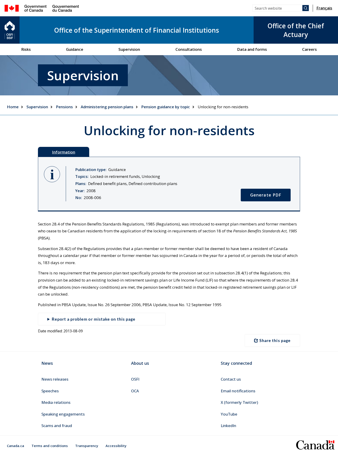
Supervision (37, 106)
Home (13, 106)
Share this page (275, 340)
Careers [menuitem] (309, 49)
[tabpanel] (169, 184)
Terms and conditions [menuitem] (50, 445)
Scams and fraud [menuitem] (56, 425)
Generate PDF (265, 195)
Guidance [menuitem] (74, 49)
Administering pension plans (107, 106)
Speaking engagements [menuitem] (63, 414)
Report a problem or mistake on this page (93, 319)
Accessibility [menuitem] (116, 445)
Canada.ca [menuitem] (15, 445)
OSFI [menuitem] (135, 379)
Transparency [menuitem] (86, 445)
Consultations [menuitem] (188, 49)
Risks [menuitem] (26, 49)
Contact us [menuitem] (231, 379)
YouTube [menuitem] (229, 414)
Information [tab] (63, 152)
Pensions (64, 106)
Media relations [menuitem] (55, 402)
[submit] (305, 8)
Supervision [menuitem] (129, 49)
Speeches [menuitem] (50, 390)
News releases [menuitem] (54, 379)
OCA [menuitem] (135, 390)
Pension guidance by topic (165, 106)
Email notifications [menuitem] (238, 390)
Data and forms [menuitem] (252, 49)
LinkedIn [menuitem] (228, 425)
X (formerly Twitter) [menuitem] (239, 402)
